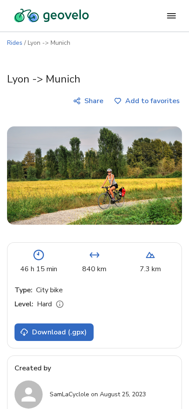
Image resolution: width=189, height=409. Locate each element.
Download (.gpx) (59, 332)
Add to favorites (152, 101)
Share (93, 101)
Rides (14, 43)
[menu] (171, 16)
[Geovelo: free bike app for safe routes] (51, 16)
